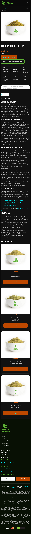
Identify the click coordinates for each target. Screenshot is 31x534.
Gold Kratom (5, 448)
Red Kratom (4, 452)
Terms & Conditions (11, 487)
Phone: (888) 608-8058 (9, 57)
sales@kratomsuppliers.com (11, 469)
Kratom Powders (9, 8)
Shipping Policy (5, 441)
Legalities (4, 438)
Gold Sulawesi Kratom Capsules (13, 200)
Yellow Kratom (5, 457)
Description (5, 95)
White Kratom (5, 455)
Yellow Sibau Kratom (10, 205)
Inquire (15, 282)
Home (2, 8)
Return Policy (5, 443)
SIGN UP (23, 479)
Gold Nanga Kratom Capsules (13, 202)
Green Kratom (5, 450)
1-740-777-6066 (7, 471)
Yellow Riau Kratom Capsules (13, 204)
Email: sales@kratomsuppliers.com (12, 61)
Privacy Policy (25, 486)
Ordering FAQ (5, 445)
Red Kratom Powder (20, 8)
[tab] (5, 94)
